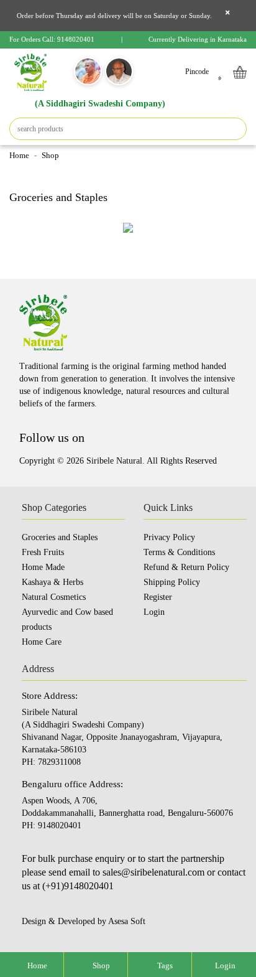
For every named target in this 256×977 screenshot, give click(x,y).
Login (224, 965)
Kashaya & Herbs (52, 582)
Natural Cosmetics (54, 597)
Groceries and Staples (60, 537)
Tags (164, 965)
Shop (100, 965)
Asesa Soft (126, 921)
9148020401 (75, 39)
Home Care (42, 642)
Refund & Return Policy (186, 567)
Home (19, 155)
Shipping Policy (172, 582)
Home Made (43, 567)
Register (158, 597)
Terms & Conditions (179, 552)
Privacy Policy (169, 537)
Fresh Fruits (43, 552)
